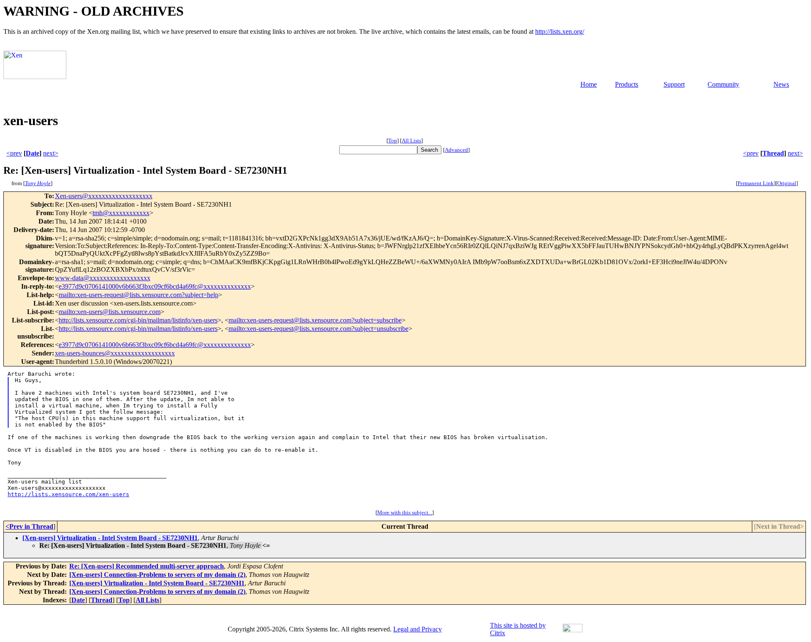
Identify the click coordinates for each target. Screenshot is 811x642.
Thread (773, 153)
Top (392, 140)
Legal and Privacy (417, 629)
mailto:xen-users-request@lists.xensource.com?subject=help (138, 294)
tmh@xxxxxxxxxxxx (121, 212)
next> (50, 153)
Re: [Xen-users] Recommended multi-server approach (146, 566)
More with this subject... (404, 512)
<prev (14, 153)
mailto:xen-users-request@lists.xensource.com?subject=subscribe (315, 320)
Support (674, 84)
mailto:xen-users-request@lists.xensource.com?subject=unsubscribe (318, 328)
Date (32, 153)
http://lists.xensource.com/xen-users (68, 494)
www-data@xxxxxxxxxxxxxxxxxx (102, 277)
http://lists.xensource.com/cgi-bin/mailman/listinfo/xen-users (138, 320)
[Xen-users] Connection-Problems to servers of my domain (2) (157, 574)
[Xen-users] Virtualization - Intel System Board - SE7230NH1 (110, 537)
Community (723, 84)
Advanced (456, 150)
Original (786, 183)
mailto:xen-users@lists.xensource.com (110, 311)
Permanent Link (756, 183)
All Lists (411, 140)
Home (588, 84)
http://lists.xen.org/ (559, 31)
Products (626, 84)
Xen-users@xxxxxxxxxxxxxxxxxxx (103, 195)
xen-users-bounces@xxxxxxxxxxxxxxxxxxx (115, 353)
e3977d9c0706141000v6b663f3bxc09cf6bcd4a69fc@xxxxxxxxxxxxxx (155, 286)
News (781, 84)
